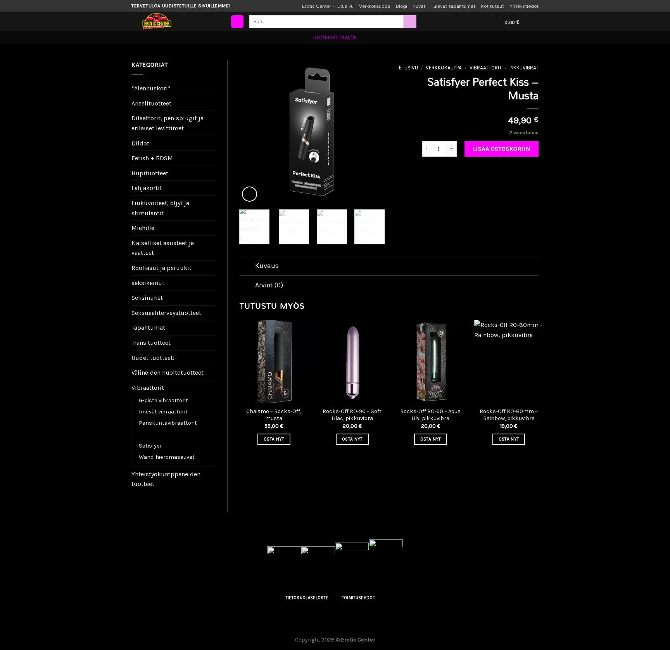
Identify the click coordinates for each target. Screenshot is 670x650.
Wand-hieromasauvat (167, 457)
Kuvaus (267, 266)
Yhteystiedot (524, 6)
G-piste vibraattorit (163, 400)
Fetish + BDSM (152, 158)
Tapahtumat (148, 327)
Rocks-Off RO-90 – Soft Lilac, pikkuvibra (352, 415)
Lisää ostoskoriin (502, 148)
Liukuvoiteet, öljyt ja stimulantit (160, 208)
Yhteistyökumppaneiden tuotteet (165, 479)
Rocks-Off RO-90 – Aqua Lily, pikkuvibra (430, 415)
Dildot (140, 143)
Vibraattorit (147, 387)
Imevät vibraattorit (163, 411)
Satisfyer (150, 446)
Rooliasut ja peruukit (161, 267)
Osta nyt (274, 439)
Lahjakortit (146, 188)
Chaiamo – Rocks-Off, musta (273, 415)
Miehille (142, 228)
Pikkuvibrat (154, 434)
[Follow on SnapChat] (488, 22)
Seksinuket (147, 297)
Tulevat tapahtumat (453, 6)
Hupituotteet (149, 173)
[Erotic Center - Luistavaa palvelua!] (180, 21)
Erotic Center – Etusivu (328, 6)
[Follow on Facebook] (468, 22)
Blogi (401, 6)
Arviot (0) (269, 285)
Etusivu (408, 68)
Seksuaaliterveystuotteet (166, 312)
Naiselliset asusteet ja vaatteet (162, 248)
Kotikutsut (492, 6)
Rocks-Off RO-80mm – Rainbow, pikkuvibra (509, 415)
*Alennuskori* (151, 88)
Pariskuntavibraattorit (168, 423)
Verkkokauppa (374, 6)
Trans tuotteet (151, 342)
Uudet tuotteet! (152, 357)
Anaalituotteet (151, 103)
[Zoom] (249, 194)
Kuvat (419, 6)
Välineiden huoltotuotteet (167, 372)
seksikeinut (147, 283)
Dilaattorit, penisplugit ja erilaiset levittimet (167, 123)
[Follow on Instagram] (478, 22)
